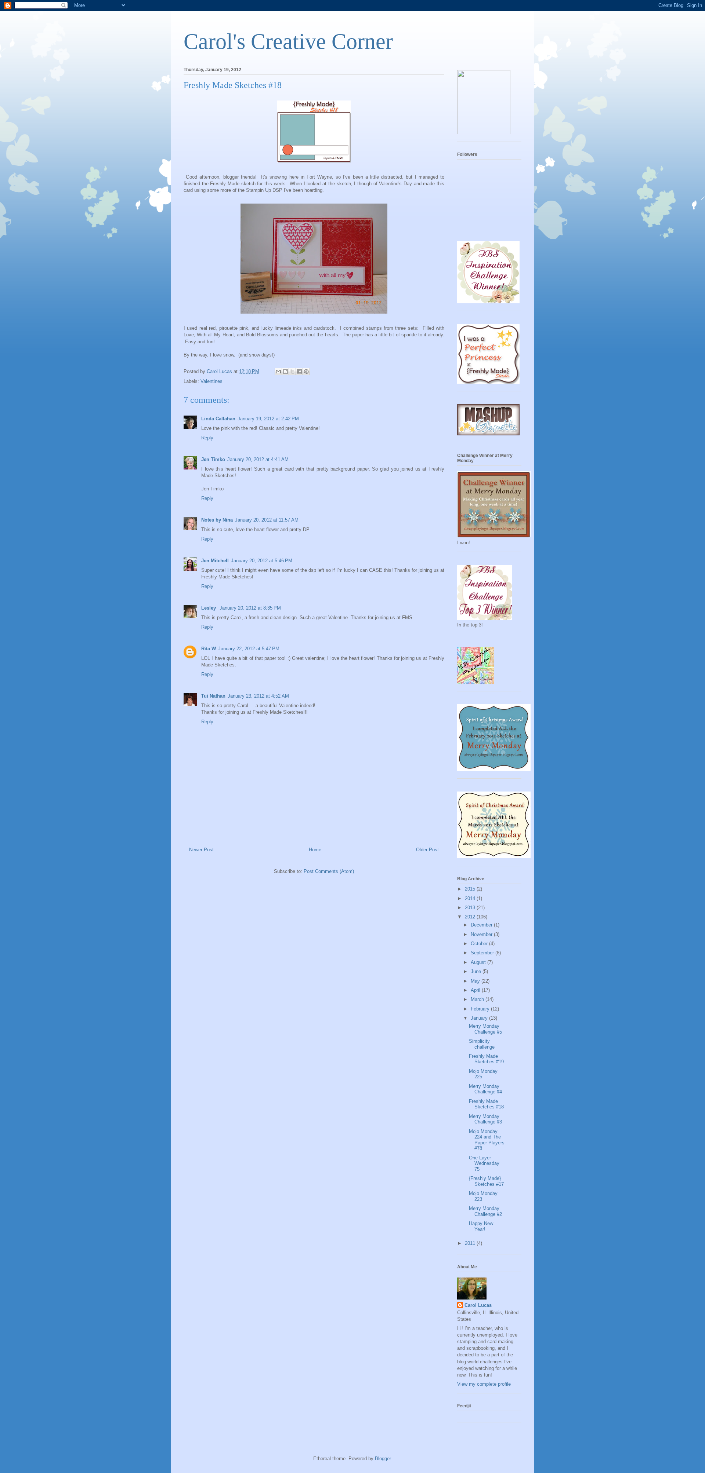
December (482, 925)
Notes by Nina (217, 520)
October (480, 943)
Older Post (427, 849)
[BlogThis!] (285, 371)
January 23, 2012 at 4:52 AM (258, 696)
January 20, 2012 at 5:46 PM (261, 560)
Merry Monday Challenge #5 (485, 1029)
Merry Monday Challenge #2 (485, 1211)
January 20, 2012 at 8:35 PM (250, 608)
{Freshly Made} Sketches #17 (486, 1181)
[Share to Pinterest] (306, 371)
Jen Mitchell (215, 560)
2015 (471, 889)
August (479, 962)
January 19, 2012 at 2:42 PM (268, 418)
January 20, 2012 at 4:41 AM (258, 459)
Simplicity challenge (482, 1044)
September (483, 952)
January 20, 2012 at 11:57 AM (267, 520)
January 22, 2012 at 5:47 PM (248, 648)
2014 (471, 898)
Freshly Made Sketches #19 (486, 1059)
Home (315, 849)
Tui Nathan (213, 696)
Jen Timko (213, 459)
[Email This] (278, 371)
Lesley (209, 608)
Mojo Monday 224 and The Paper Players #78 (487, 1140)
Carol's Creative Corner (288, 41)
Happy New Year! (481, 1226)
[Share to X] (292, 371)
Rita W (208, 648)
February (481, 1009)
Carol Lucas (478, 1305)
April (476, 990)
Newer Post (201, 849)
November (482, 934)
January (480, 1018)
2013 (471, 907)
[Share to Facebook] (299, 371)
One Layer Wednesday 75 (484, 1163)
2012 (471, 917)
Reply (207, 438)
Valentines (211, 381)
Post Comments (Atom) (329, 871)
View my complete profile (484, 1384)
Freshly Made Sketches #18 (486, 1104)
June (476, 971)
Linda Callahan (218, 418)
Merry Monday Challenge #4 (485, 1089)
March (478, 999)
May (476, 981)
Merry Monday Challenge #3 (485, 1119)
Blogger (383, 1458)
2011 (471, 1243)
